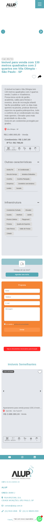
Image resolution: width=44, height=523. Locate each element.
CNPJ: (11, 482)
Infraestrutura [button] (13, 202)
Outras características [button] (18, 162)
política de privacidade (21, 324)
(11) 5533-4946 (10, 511)
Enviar (22, 329)
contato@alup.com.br (13, 506)
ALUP (4, 487)
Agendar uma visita (22, 274)
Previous (3, 32)
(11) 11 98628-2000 (30, 511)
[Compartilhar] (39, 77)
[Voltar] (39, 506)
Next (41, 32)
